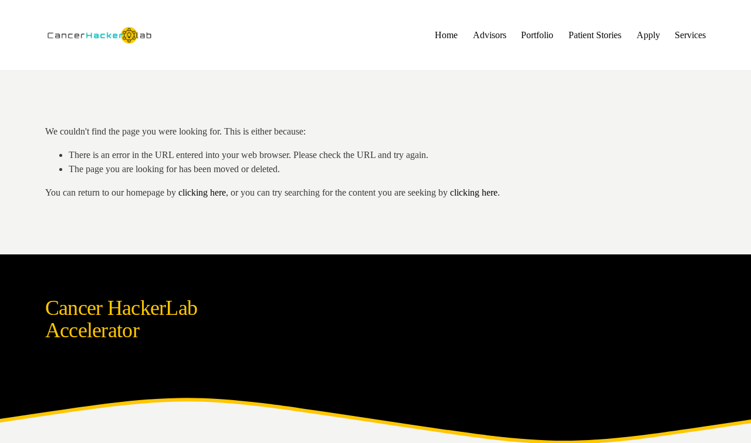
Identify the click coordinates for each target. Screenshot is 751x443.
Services (690, 35)
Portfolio (537, 35)
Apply (648, 35)
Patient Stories (595, 35)
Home (446, 35)
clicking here (202, 192)
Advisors (489, 35)
